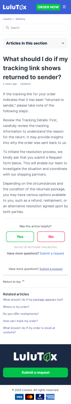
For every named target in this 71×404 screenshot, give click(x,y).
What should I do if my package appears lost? (33, 299)
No (51, 236)
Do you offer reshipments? (21, 314)
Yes (20, 236)
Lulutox (7, 18)
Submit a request (52, 253)
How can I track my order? (20, 321)
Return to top (12, 281)
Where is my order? (16, 307)
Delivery (20, 18)
